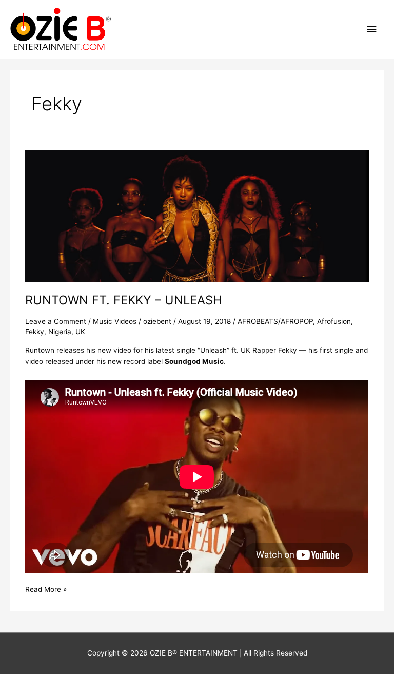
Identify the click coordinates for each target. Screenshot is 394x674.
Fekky (34, 332)
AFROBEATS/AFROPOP (275, 321)
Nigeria (59, 332)
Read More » (46, 588)
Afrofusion (334, 321)
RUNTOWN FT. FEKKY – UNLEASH (123, 300)
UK (80, 332)
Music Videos (114, 321)
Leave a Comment (55, 321)
